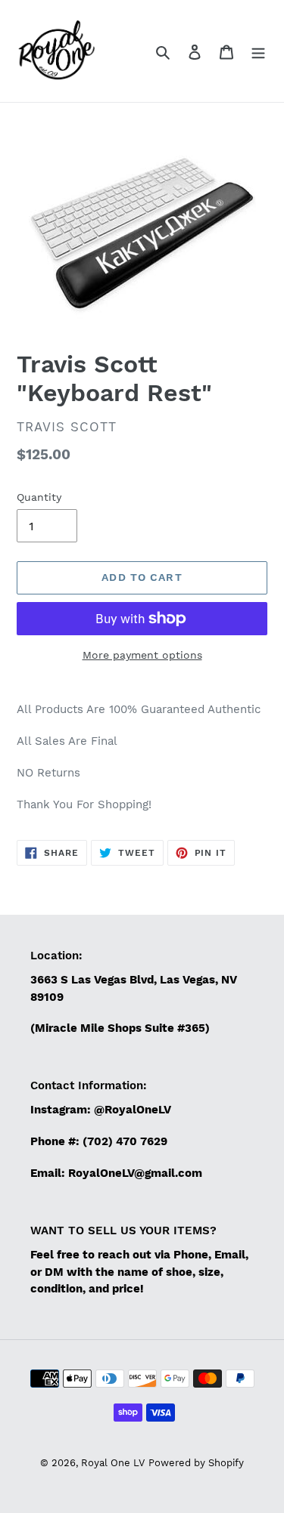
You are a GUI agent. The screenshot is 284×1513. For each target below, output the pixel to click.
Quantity (39, 497)
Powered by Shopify (196, 1462)
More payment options (142, 655)
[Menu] (258, 51)
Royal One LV (113, 1462)
